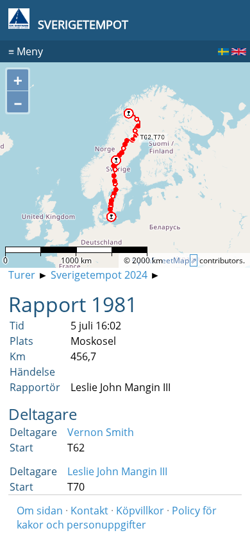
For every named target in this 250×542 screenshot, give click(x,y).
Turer (21, 275)
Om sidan (40, 510)
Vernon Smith (100, 432)
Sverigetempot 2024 (99, 275)
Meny (25, 51)
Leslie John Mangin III (117, 471)
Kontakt (89, 510)
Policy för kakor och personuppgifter (117, 517)
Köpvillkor (140, 510)
